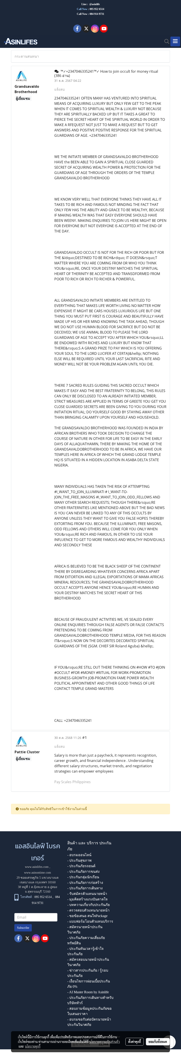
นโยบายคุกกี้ (32, 1046)
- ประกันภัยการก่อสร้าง (85, 882)
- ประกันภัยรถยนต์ (81, 866)
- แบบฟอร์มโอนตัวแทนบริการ (90, 921)
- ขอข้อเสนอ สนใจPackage (87, 916)
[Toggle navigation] (175, 41)
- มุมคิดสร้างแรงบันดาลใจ (87, 899)
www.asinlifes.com (37, 867)
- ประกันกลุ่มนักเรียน (83, 877)
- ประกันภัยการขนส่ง (83, 871)
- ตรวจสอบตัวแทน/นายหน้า (88, 910)
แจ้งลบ (59, 89)
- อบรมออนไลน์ (79, 855)
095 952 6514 (97, 9)
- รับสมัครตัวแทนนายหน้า (87, 894)
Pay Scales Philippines (72, 781)
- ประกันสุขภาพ (79, 860)
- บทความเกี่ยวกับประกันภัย (88, 905)
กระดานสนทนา (27, 56)
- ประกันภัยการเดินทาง (85, 888)
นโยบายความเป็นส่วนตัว (104, 1042)
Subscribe (23, 927)
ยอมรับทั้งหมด (158, 1042)
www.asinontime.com (37, 872)
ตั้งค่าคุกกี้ (134, 1042)
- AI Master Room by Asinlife (88, 992)
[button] (165, 41)
